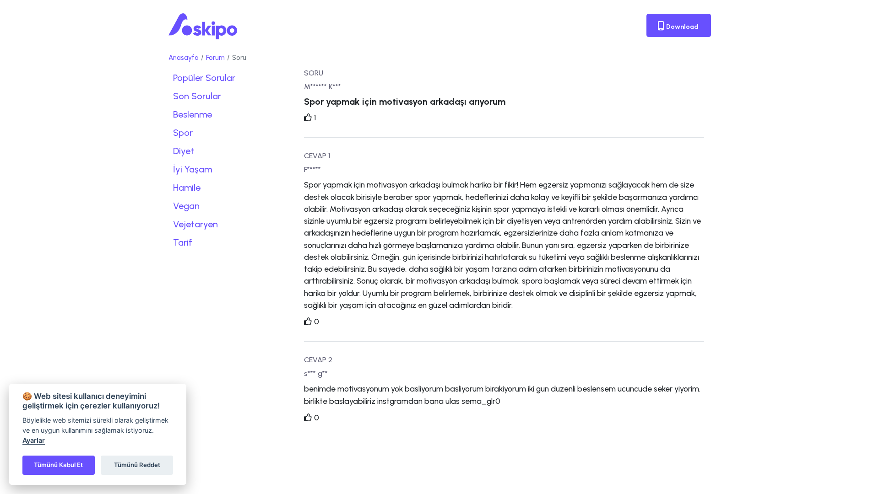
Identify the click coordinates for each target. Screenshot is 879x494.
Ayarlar (33, 440)
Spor (183, 132)
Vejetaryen (195, 224)
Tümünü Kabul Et (58, 464)
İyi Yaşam (192, 169)
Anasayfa (183, 58)
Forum (215, 58)
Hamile (187, 187)
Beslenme (192, 114)
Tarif (182, 242)
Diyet (183, 150)
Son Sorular (197, 96)
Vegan (186, 205)
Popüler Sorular (204, 77)
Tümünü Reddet (137, 464)
